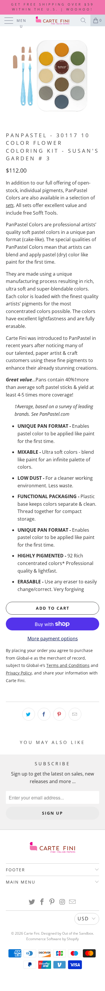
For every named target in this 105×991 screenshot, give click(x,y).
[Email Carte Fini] (72, 902)
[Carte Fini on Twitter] (32, 902)
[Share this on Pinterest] (59, 714)
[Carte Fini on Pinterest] (52, 902)
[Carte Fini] (52, 20)
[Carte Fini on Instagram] (62, 902)
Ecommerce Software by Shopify (52, 938)
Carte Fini (31, 933)
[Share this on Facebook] (44, 714)
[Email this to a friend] (75, 714)
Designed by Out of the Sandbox (67, 933)
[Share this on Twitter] (28, 714)
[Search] (83, 20)
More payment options (52, 638)
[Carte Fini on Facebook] (42, 902)
